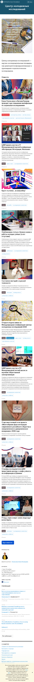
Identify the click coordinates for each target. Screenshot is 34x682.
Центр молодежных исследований (17, 7)
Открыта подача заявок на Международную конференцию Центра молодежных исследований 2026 (17, 324)
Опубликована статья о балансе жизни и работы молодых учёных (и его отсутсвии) (17, 234)
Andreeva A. (5, 627)
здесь (27, 669)
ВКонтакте (6, 582)
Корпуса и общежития (7, 657)
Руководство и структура (8, 648)
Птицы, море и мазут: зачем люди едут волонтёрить (16, 519)
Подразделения (5, 650)
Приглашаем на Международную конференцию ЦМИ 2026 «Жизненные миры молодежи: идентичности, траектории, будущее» (15, 30)
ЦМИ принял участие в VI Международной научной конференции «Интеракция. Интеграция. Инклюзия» (16, 147)
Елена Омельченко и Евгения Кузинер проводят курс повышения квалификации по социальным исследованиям (17, 103)
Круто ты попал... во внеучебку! (13, 191)
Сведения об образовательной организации (12, 646)
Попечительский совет (7, 655)
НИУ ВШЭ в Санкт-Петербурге (12, 2)
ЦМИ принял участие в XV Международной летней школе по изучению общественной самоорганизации (14, 371)
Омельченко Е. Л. (6, 597)
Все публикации (6, 636)
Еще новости (7, 542)
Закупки (3, 659)
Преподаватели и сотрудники (9, 653)
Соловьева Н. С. (6, 612)
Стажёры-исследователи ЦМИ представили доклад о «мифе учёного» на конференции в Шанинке (16, 471)
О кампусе (5, 644)
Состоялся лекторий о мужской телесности (14, 282)
